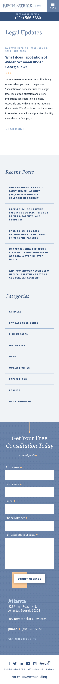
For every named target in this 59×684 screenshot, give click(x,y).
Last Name (13, 484)
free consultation (27, 14)
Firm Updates (18, 334)
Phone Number (16, 517)
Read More (15, 129)
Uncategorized (20, 401)
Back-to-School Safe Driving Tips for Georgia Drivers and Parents (27, 234)
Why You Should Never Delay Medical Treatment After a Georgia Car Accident (29, 274)
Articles (20, 51)
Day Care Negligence (23, 322)
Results (14, 390)
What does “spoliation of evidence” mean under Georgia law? (26, 62)
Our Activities (19, 367)
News (12, 356)
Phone (12, 629)
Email (10, 500)
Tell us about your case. (21, 534)
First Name (13, 467)
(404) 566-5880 (28, 17)
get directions (19, 638)
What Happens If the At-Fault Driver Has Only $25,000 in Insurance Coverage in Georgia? (26, 192)
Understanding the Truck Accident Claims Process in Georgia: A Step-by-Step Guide (28, 254)
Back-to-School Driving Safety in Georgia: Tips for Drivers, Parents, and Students (28, 214)
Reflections (18, 378)
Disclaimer (50, 669)
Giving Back (17, 345)
